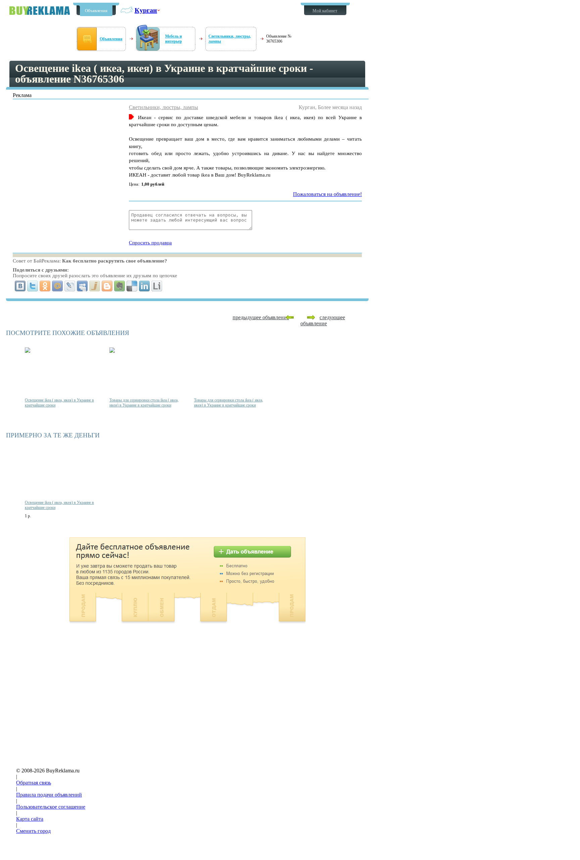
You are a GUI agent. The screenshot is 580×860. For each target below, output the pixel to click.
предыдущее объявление (261, 317)
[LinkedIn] (144, 286)
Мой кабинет (324, 10)
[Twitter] (33, 286)
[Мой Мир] (57, 286)
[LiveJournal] (70, 286)
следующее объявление (322, 320)
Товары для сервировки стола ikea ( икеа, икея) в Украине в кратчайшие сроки (144, 403)
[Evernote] (119, 286)
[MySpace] (82, 286)
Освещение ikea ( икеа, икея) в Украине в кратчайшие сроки (59, 403)
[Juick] (95, 286)
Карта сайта (29, 819)
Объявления (96, 10)
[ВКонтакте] (20, 286)
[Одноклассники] (45, 286)
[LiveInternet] (157, 286)
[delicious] (132, 286)
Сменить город (33, 831)
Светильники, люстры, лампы (163, 107)
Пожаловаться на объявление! (327, 194)
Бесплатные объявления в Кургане (39, 10)
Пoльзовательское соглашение (50, 807)
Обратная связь (33, 782)
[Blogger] (107, 286)
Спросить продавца (150, 242)
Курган (146, 10)
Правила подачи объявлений (49, 795)
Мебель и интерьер (173, 39)
